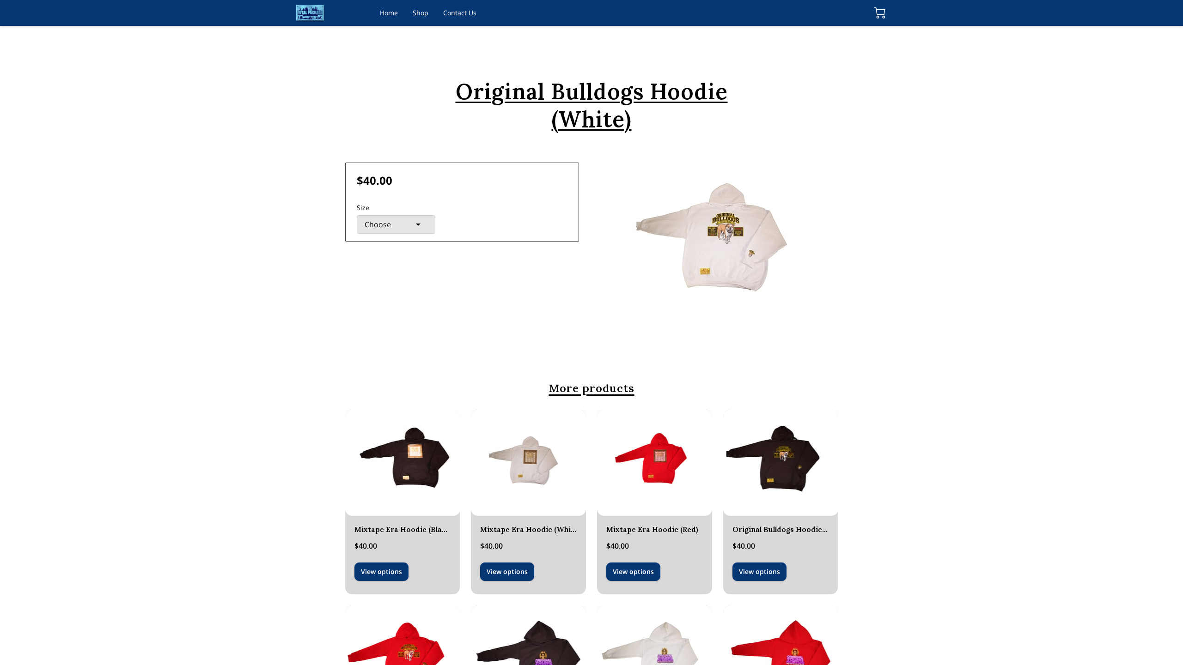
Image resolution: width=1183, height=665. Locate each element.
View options (381, 571)
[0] (879, 12)
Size (363, 208)
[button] (396, 224)
